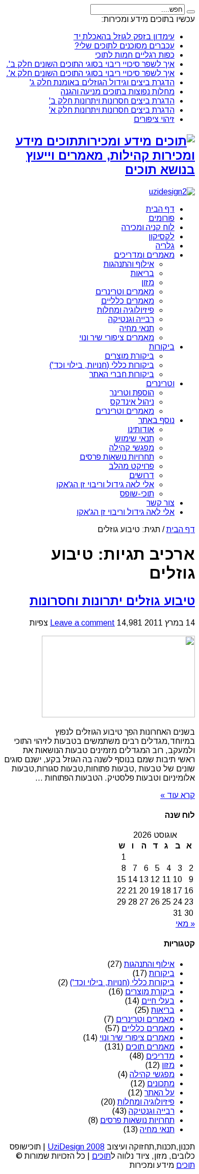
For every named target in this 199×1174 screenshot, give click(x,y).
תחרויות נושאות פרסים (117, 457)
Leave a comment (82, 622)
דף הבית (160, 209)
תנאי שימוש (134, 438)
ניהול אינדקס (132, 401)
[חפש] (191, 11)
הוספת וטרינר (132, 392)
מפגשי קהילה (131, 447)
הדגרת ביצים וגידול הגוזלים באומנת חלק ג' (102, 82)
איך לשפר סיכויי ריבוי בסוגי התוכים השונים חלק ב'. (90, 64)
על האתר (159, 1092)
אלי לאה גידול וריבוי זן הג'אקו (105, 484)
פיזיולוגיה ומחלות (125, 310)
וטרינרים (160, 383)
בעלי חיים (158, 1000)
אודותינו (141, 429)
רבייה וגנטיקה (131, 319)
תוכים (101, 1156)
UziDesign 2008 (76, 1146)
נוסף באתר (156, 420)
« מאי (185, 923)
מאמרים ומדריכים (144, 255)
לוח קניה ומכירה (148, 227)
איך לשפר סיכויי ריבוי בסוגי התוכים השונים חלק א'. (90, 73)
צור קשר (160, 502)
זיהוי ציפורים (154, 119)
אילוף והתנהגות (129, 264)
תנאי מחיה (136, 328)
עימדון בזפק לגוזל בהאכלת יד (124, 36)
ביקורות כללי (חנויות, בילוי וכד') (101, 365)
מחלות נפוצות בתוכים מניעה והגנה (118, 91)
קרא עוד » (177, 795)
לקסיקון (161, 236)
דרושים (141, 475)
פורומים (161, 218)
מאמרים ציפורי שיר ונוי (116, 337)
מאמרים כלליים (127, 300)
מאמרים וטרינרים (124, 291)
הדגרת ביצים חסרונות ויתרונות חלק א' (112, 110)
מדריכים (160, 1056)
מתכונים (161, 1083)
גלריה (165, 245)
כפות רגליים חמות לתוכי (135, 55)
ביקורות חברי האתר (121, 374)
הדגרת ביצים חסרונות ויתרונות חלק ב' (112, 100)
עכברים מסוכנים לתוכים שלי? (124, 45)
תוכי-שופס (137, 493)
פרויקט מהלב (131, 466)
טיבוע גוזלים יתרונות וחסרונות (112, 601)
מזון (147, 282)
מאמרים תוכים (150, 1046)
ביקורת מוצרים (129, 356)
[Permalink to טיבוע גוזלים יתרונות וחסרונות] (118, 714)
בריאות (142, 273)
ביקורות (162, 346)
